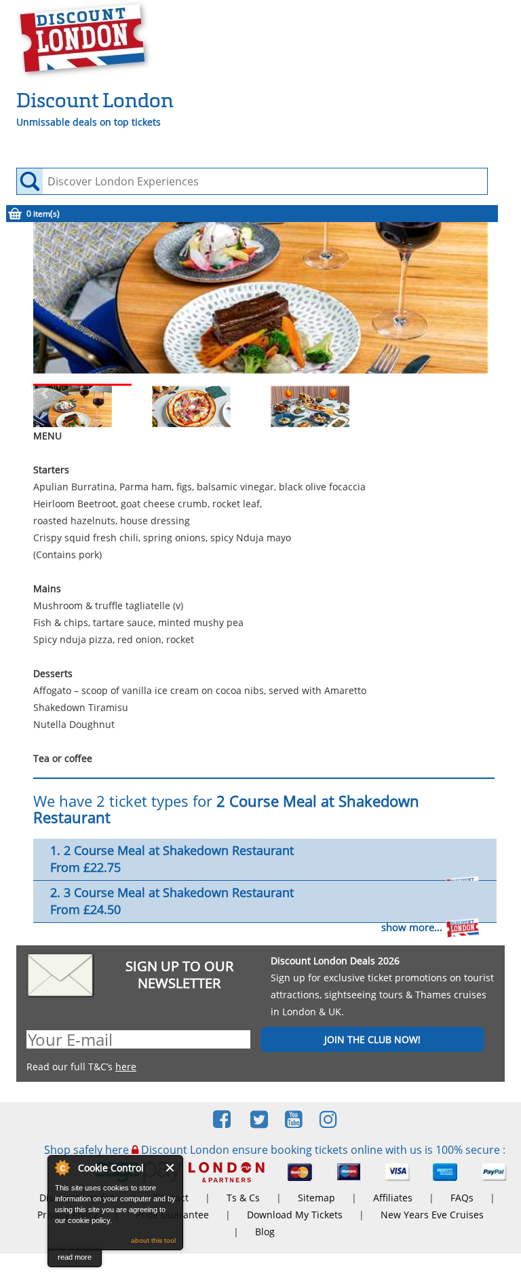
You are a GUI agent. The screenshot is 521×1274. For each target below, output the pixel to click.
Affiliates (392, 1197)
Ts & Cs (243, 1197)
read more (75, 1257)
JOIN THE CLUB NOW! (372, 1039)
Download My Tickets (295, 1214)
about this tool (153, 1240)
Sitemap (316, 1197)
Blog (265, 1231)
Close (170, 1167)
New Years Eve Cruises (432, 1214)
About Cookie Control (61, 1167)
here (125, 1066)
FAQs (462, 1197)
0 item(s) (43, 213)
